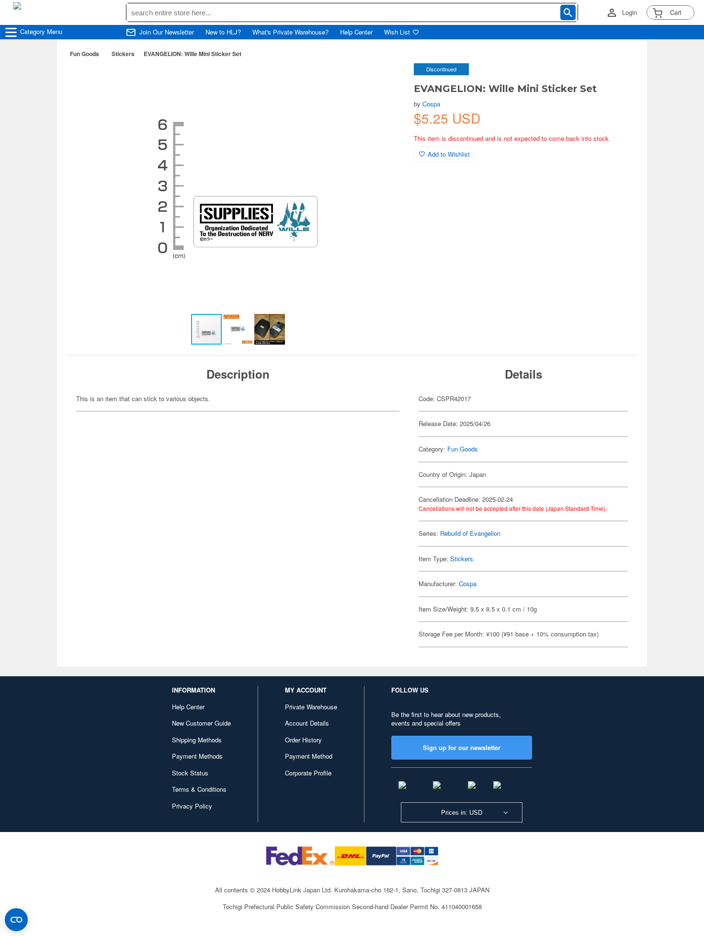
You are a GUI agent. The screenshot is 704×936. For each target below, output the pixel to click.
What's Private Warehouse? (290, 32)
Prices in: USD (461, 812)
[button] (387, 80)
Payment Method (308, 756)
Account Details (307, 723)
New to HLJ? (223, 32)
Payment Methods (197, 756)
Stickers (123, 53)
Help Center (356, 32)
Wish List (397, 32)
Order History (303, 739)
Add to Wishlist (449, 154)
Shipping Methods (197, 739)
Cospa (431, 103)
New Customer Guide (201, 723)
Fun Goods (84, 53)
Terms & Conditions (199, 789)
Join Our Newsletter (166, 32)
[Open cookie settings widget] (16, 919)
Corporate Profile (308, 772)
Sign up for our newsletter (461, 747)
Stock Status (190, 772)
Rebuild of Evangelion (470, 533)
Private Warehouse (311, 706)
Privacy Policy (192, 805)
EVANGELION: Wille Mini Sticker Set (192, 53)
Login (629, 12)
